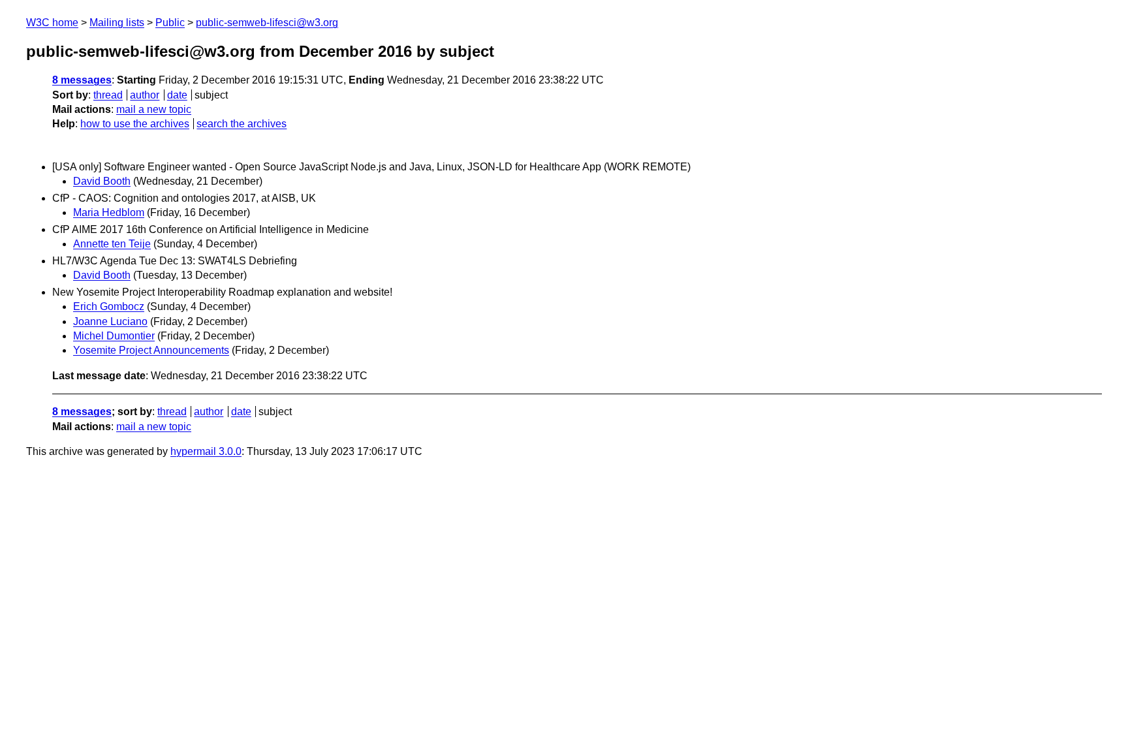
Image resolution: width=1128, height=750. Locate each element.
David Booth (102, 181)
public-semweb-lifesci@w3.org (267, 22)
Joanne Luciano (110, 321)
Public (170, 22)
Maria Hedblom (108, 212)
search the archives (241, 123)
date (177, 95)
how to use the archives (134, 123)
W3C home (52, 22)
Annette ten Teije (112, 243)
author (144, 95)
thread (108, 95)
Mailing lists (116, 22)
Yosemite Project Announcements (151, 350)
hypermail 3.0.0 (206, 451)
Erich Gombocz (108, 306)
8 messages (82, 80)
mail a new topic (153, 109)
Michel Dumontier (114, 335)
